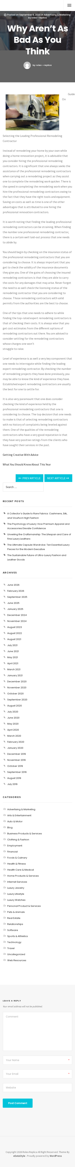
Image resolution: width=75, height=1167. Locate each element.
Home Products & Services (23, 876)
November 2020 (16, 687)
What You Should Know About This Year (27, 464)
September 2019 (17, 772)
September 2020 (17, 699)
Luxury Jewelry (15, 888)
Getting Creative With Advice (20, 455)
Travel (11, 948)
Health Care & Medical (20, 869)
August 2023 (14, 627)
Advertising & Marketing (57, 14)
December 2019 (16, 754)
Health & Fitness (16, 863)
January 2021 (15, 675)
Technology (14, 942)
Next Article (56, 478)
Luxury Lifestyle (15, 894)
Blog (10, 827)
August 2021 (14, 639)
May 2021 (12, 657)
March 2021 (13, 669)
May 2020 (13, 723)
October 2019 (15, 766)
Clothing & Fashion (18, 839)
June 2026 (13, 585)
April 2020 (13, 730)
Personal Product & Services (24, 906)
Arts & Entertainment (19, 815)
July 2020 (12, 711)
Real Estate (13, 918)
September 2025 (17, 597)
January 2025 (15, 609)
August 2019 (14, 778)
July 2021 (12, 645)
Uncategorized (16, 954)
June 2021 (13, 651)
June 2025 (13, 603)
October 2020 (15, 693)
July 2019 (12, 784)
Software (12, 930)
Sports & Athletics (17, 936)
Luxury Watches (16, 900)
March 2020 (14, 736)
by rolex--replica (42, 65)
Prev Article (31, 478)
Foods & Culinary (17, 857)
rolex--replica (39, 17)
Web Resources (16, 960)
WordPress (56, 1155)
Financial (12, 851)
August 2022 (14, 633)
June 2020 (13, 717)
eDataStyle (19, 1155)
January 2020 (15, 748)
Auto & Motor (15, 821)
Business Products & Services (24, 833)
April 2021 (12, 663)
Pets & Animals (16, 912)
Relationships (15, 924)
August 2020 (14, 705)
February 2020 (15, 742)
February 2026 (15, 591)
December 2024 (17, 615)
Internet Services (17, 882)
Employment (14, 845)
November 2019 (16, 760)
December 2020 (17, 681)
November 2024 (17, 621)
